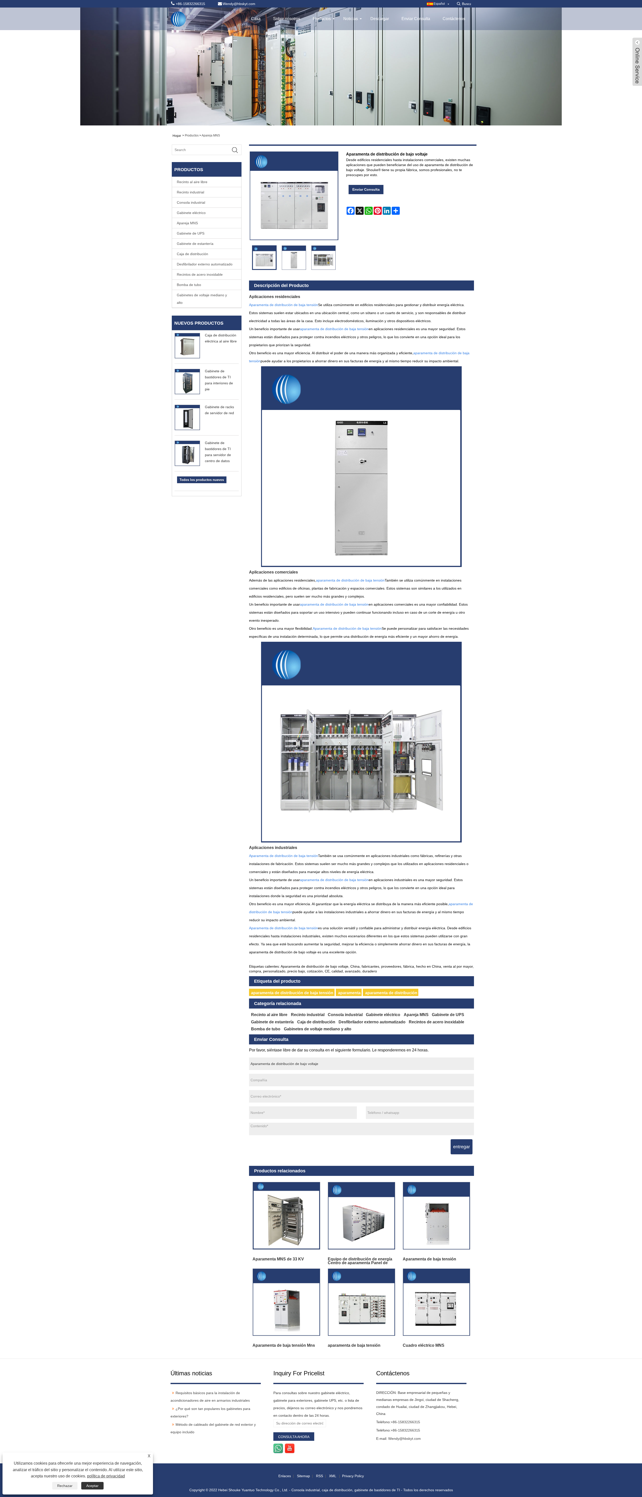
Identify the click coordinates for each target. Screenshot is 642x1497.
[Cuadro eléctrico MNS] (436, 1302)
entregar (461, 1146)
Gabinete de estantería (195, 244)
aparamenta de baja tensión (354, 1345)
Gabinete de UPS (190, 233)
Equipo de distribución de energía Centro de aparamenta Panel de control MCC (360, 1261)
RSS (319, 1476)
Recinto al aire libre (192, 182)
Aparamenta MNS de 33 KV (278, 1259)
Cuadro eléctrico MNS (423, 1345)
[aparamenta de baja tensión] (361, 1302)
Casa (256, 19)
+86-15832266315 (405, 1422)
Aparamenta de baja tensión (429, 1259)
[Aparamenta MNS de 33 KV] (286, 1215)
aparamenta (349, 993)
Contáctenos (454, 19)
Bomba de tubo (189, 285)
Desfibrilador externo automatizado (204, 264)
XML (332, 1476)
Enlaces (284, 1476)
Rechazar (64, 1486)
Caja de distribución (192, 254)
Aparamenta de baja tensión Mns (284, 1345)
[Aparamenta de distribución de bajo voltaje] (264, 257)
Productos (322, 19)
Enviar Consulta (416, 19)
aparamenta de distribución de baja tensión (292, 993)
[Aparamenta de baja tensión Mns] (286, 1302)
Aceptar (92, 1486)
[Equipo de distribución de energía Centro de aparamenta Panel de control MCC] (361, 1215)
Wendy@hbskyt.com (404, 1439)
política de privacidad (106, 1476)
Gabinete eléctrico (191, 213)
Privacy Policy (353, 1476)
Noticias (350, 19)
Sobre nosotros (286, 19)
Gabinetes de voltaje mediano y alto (202, 299)
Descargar (379, 19)
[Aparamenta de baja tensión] (436, 1215)
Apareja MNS (211, 135)
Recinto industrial (190, 192)
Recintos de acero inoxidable (200, 274)
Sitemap (303, 1476)
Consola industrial (191, 202)
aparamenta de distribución (391, 993)
